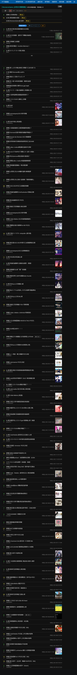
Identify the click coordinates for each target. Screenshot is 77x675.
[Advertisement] (32, 61)
